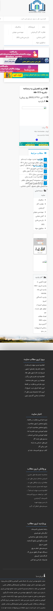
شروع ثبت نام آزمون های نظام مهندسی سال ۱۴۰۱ (35, 172)
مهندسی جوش (17, 32)
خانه (43, 27)
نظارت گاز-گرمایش (38, 32)
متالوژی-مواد (40, 42)
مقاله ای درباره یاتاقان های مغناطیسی (34, 482)
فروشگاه (31, 27)
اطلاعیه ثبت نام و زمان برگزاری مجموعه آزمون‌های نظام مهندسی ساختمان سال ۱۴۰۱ (34, 180)
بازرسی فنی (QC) (22, 37)
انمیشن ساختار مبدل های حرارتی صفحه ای (32, 478)
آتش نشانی (41, 37)
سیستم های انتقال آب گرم (38, 506)
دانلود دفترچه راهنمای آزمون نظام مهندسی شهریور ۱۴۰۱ (33, 167)
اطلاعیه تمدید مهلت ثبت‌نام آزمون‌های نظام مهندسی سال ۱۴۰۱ (33, 161)
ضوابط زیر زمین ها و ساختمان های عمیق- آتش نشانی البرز (34, 186)
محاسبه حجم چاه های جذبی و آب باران (34, 474)
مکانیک (18, 27)
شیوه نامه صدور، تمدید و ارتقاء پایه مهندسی (32, 486)
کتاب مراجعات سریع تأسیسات (36, 494)
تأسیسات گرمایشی (40, 498)
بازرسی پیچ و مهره (40, 502)
